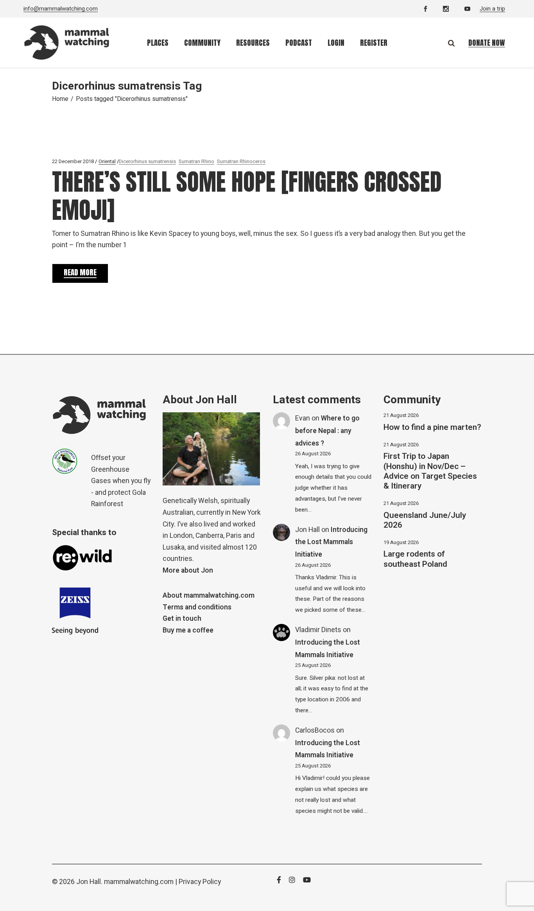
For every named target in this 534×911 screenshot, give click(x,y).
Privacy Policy (200, 882)
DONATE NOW (486, 42)
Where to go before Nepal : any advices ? (327, 430)
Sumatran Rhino (196, 161)
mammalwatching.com (139, 882)
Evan (302, 418)
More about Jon (188, 570)
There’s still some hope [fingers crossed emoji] (247, 196)
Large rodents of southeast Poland (415, 559)
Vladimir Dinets (318, 630)
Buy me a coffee (188, 630)
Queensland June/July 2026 (424, 520)
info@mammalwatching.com (60, 8)
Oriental (107, 161)
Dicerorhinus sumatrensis (147, 161)
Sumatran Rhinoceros (241, 161)
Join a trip (492, 8)
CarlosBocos (315, 730)
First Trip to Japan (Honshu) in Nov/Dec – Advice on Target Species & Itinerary (430, 471)
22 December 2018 (73, 161)
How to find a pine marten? (432, 427)
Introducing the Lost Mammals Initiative (331, 542)
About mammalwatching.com (208, 595)
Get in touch (182, 619)
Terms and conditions (197, 607)
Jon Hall (307, 530)
